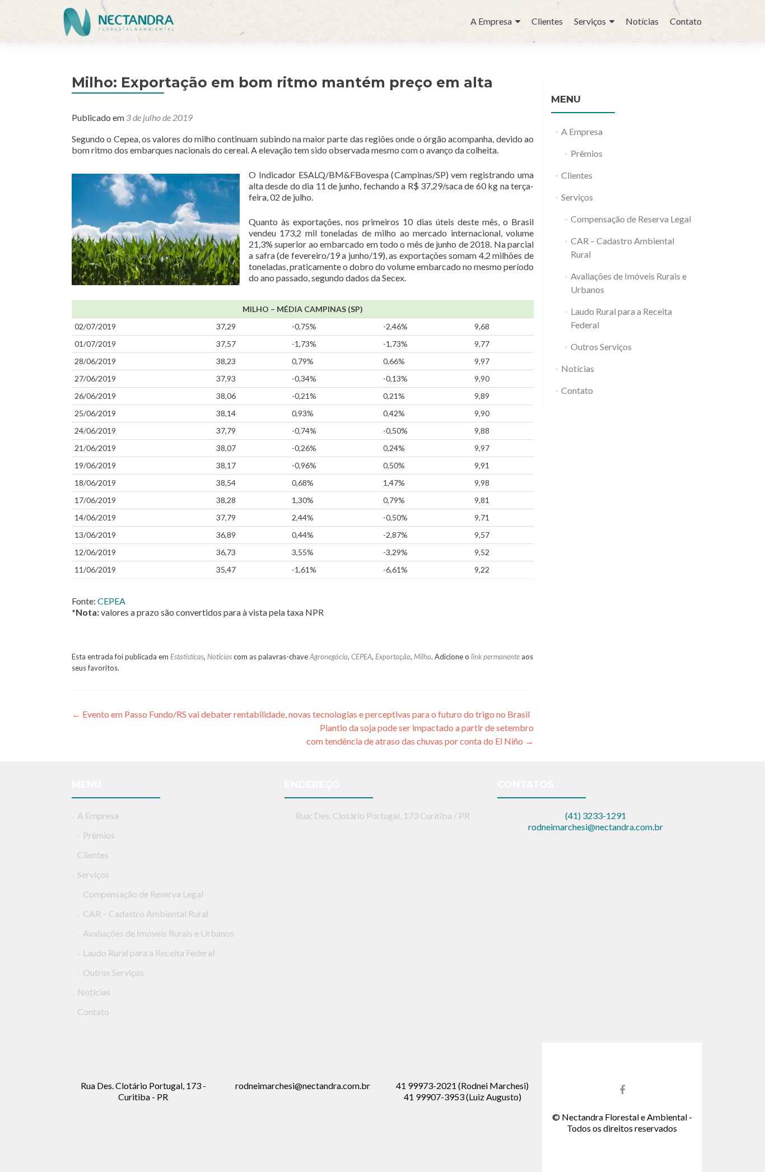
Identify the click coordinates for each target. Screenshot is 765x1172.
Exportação (393, 656)
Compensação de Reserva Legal (631, 218)
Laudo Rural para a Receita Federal (148, 952)
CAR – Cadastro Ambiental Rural (145, 913)
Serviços (590, 21)
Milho (422, 656)
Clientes (547, 21)
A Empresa (491, 21)
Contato (686, 21)
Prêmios (587, 153)
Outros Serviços (601, 346)
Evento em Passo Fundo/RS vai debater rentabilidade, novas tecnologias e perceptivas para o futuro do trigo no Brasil (301, 714)
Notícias (642, 21)
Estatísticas (187, 656)
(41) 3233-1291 (595, 815)
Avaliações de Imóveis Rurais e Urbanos (158, 933)
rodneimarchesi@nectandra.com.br (595, 826)
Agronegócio (329, 656)
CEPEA (111, 601)
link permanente (495, 656)
